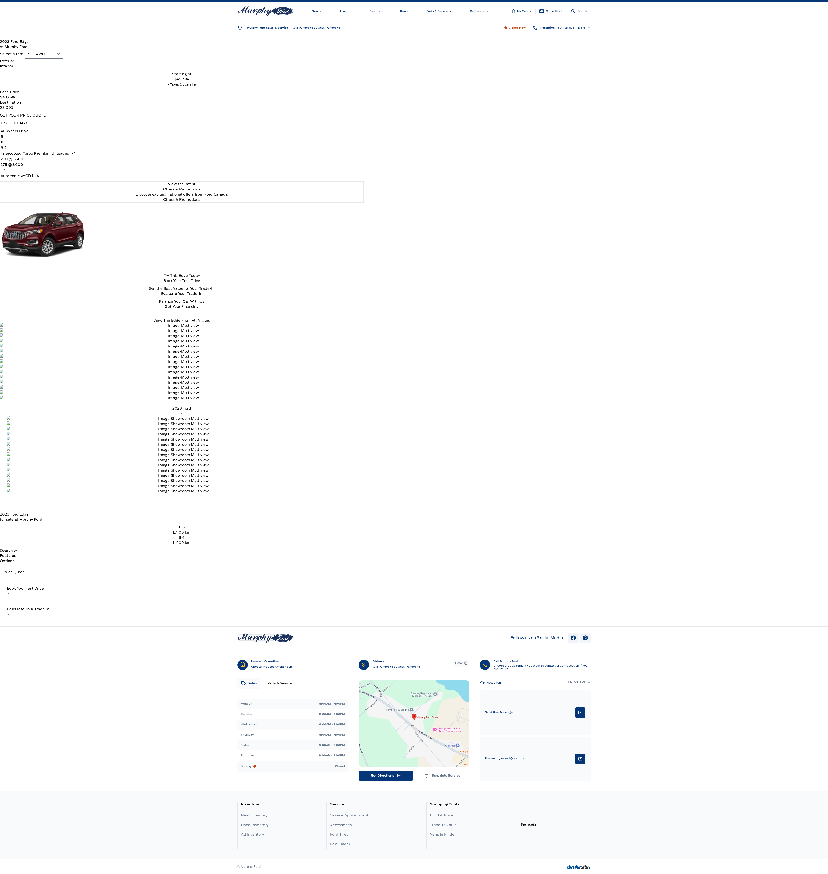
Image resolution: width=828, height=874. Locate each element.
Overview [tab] (8, 550)
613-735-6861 (566, 27)
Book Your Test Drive (181, 281)
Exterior (7, 61)
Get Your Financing (182, 307)
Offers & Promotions (182, 200)
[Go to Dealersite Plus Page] (579, 867)
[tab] (182, 61)
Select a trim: (12, 54)
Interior (6, 66)
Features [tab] (8, 556)
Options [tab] (7, 561)
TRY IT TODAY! (13, 123)
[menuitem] (317, 11)
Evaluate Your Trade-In (181, 294)
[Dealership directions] (414, 723)
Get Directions (385, 776)
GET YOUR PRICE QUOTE (23, 115)
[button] (522, 11)
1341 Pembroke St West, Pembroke (316, 27)
